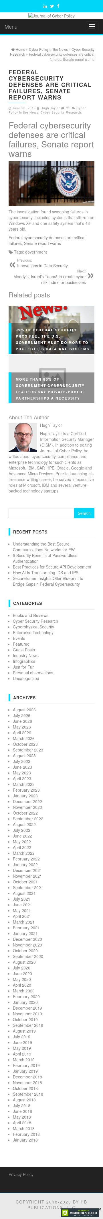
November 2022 (27, 807)
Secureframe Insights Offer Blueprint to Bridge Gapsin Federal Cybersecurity (48, 581)
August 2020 (24, 962)
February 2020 (26, 996)
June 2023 (22, 767)
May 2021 (22, 910)
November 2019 (27, 1014)
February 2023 (26, 790)
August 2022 (24, 824)
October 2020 (25, 950)
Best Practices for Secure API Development (52, 567)
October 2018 (25, 1088)
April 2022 (22, 847)
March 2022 (24, 853)
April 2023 (22, 778)
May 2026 (22, 727)
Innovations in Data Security (42, 263)
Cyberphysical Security (33, 627)
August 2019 (24, 1031)
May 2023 (22, 773)
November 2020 (27, 945)
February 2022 (26, 859)
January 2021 (25, 933)
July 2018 (21, 1105)
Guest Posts (24, 650)
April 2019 (22, 1054)
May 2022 (22, 841)
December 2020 (27, 939)
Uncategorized (26, 678)
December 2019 (27, 1008)
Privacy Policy (21, 1174)
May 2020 (22, 979)
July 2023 (21, 761)
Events (19, 638)
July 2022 (21, 830)
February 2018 (26, 1134)
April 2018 (22, 1122)
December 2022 (27, 801)
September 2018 (28, 1094)
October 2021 (25, 882)
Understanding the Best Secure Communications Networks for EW (44, 546)
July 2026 (21, 715)
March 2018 (24, 1128)
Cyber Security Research (61, 112)
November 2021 (27, 876)
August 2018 (24, 1100)
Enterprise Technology (33, 632)
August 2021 (24, 893)
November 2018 (27, 1082)
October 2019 (25, 1019)
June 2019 (22, 1042)
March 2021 (24, 922)
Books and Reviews (30, 615)
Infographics (24, 661)
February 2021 (26, 927)
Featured (21, 644)
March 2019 (24, 1059)
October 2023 (25, 744)
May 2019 (22, 1048)
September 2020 (28, 956)
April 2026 (22, 732)
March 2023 (24, 784)
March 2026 (24, 738)
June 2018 (22, 1111)
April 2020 (22, 985)
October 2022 (25, 813)
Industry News (26, 655)
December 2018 (27, 1077)
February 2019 (26, 1065)
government (36, 252)
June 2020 (22, 973)
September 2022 (28, 818)
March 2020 (24, 991)
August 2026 (24, 709)
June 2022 (22, 836)
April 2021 (22, 916)
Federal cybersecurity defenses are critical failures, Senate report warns (51, 139)
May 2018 (22, 1117)
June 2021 (22, 905)
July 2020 (21, 968)
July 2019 (21, 1036)
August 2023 (24, 755)
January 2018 (25, 1140)
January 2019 (25, 1071)
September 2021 (28, 887)
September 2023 (28, 750)
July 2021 (21, 899)
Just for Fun (24, 667)
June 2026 (22, 721)
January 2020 (25, 1002)
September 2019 (28, 1025)
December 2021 (27, 870)
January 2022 (25, 864)
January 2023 (25, 796)
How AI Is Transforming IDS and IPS (45, 572)
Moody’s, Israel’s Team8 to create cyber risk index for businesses (49, 276)
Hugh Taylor (50, 108)
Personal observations (33, 672)
